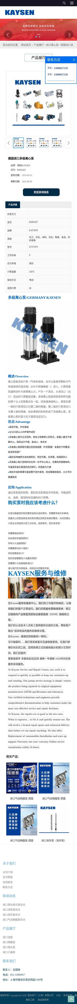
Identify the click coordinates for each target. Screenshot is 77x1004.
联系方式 (8, 887)
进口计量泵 (9, 952)
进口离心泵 (52, 45)
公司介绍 (8, 872)
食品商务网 (43, 1000)
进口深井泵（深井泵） (53, 840)
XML (58, 995)
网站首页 (26, 45)
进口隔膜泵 (9, 942)
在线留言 (8, 882)
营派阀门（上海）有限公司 (40, 995)
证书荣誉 (8, 877)
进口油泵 (8, 937)
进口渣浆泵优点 (11, 909)
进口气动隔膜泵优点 (14, 919)
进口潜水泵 (9, 947)
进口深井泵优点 (11, 914)
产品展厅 (39, 45)
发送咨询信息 (41, 192)
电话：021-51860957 (14, 974)
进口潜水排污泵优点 (14, 904)
